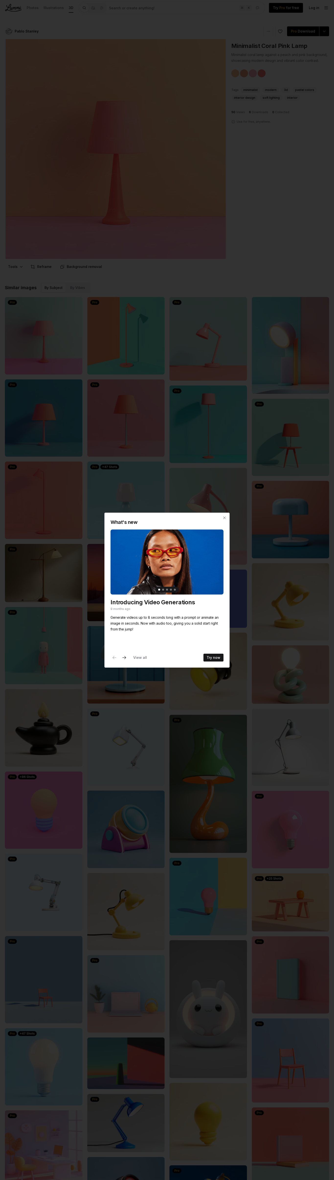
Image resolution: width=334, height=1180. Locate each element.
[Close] (224, 518)
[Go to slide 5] (175, 590)
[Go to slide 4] (171, 590)
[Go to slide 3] (167, 590)
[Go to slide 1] (159, 590)
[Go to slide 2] (163, 590)
